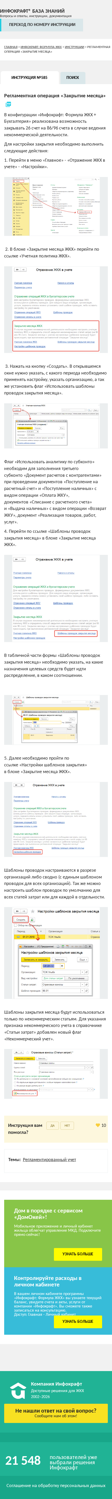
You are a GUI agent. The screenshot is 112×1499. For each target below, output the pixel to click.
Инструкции (74, 47)
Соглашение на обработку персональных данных (56, 1485)
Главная (10, 47)
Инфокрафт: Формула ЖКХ (41, 47)
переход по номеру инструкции (42, 25)
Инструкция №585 (29, 78)
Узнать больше (78, 1254)
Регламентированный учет (49, 1159)
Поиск (72, 78)
